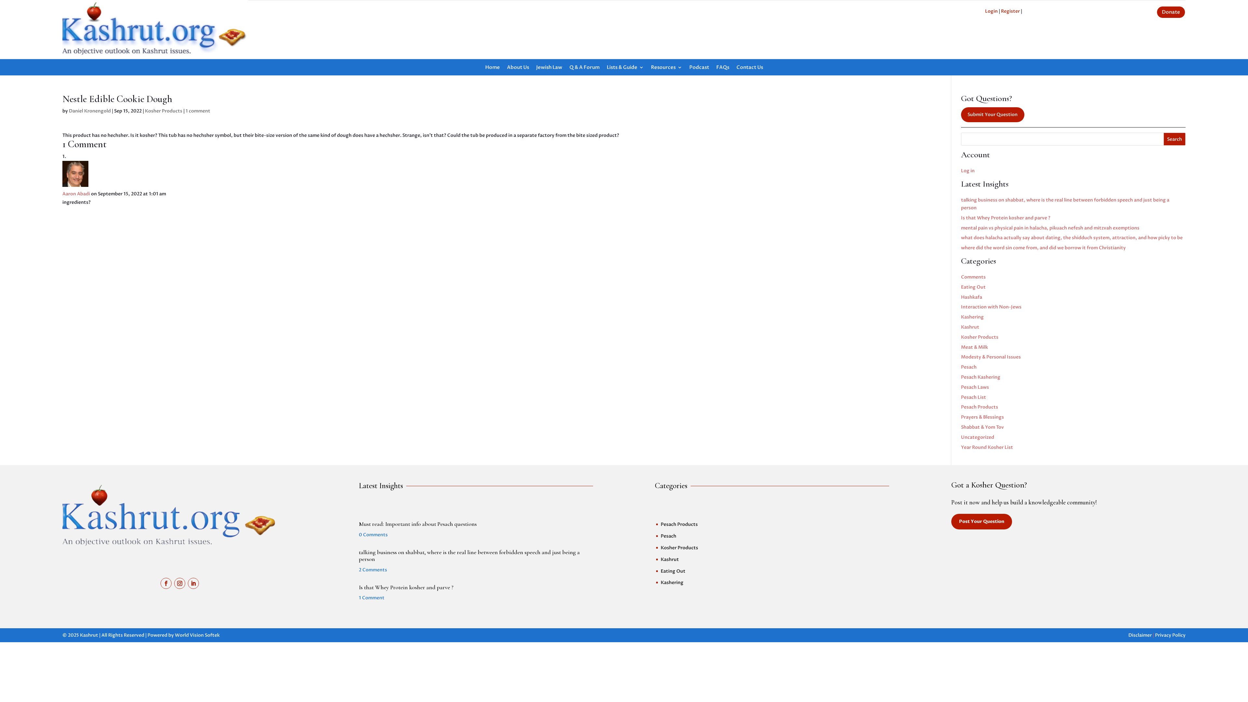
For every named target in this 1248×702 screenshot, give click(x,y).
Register (1010, 11)
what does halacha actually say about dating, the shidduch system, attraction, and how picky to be (1072, 238)
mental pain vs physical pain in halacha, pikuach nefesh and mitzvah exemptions (1050, 228)
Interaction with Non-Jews (991, 307)
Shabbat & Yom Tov (982, 427)
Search (1174, 139)
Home (492, 68)
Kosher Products (163, 111)
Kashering (972, 317)
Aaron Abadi (76, 194)
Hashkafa (971, 297)
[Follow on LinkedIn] (193, 583)
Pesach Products (979, 407)
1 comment (198, 111)
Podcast (699, 68)
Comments (973, 277)
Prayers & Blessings (982, 417)
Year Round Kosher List (987, 447)
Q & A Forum (584, 68)
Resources (663, 68)
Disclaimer (1140, 635)
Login (991, 11)
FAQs (722, 68)
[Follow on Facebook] (166, 583)
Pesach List (973, 397)
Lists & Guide (622, 68)
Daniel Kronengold (90, 111)
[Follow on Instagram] (179, 583)
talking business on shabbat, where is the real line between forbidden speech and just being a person (469, 556)
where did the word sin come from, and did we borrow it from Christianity (1043, 248)
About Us (518, 68)
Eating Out (973, 287)
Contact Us (749, 68)
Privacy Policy (1170, 635)
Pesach (969, 367)
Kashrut (970, 327)
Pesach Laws (975, 387)
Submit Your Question (993, 114)
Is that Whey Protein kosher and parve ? (1005, 218)
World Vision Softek (197, 635)
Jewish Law (549, 68)
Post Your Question (981, 521)
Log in (968, 171)
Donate (1171, 12)
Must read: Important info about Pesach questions (418, 523)
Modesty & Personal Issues (991, 357)
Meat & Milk (974, 347)
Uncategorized (977, 437)
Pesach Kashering (980, 377)
